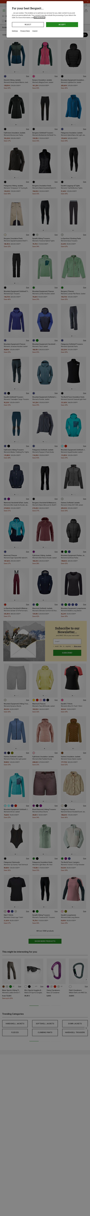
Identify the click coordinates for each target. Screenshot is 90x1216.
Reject (28, 25)
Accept (62, 25)
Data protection (39, 17)
